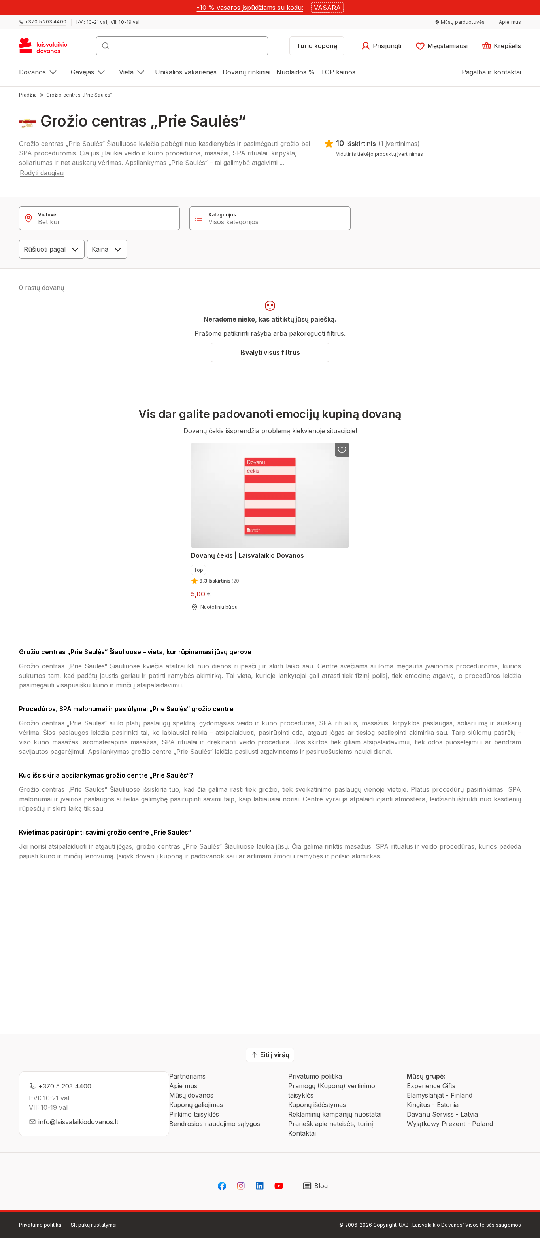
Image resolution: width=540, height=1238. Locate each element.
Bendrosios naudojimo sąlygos (214, 1124)
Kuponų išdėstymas (317, 1105)
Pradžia (28, 95)
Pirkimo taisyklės (194, 1114)
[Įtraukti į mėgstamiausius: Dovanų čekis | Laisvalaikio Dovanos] (342, 450)
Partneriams (187, 1076)
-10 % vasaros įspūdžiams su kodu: (250, 7)
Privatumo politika (315, 1076)
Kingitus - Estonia (433, 1105)
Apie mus (183, 1086)
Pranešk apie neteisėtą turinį (330, 1124)
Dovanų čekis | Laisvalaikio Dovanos (247, 555)
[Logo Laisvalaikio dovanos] (47, 48)
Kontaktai (302, 1133)
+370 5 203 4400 (64, 1086)
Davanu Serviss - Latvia (442, 1114)
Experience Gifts (431, 1086)
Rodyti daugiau (42, 173)
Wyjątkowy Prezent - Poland (450, 1124)
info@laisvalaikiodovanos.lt (78, 1122)
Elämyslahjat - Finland (439, 1095)
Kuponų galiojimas (196, 1105)
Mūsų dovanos (191, 1095)
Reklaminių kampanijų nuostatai (334, 1114)
